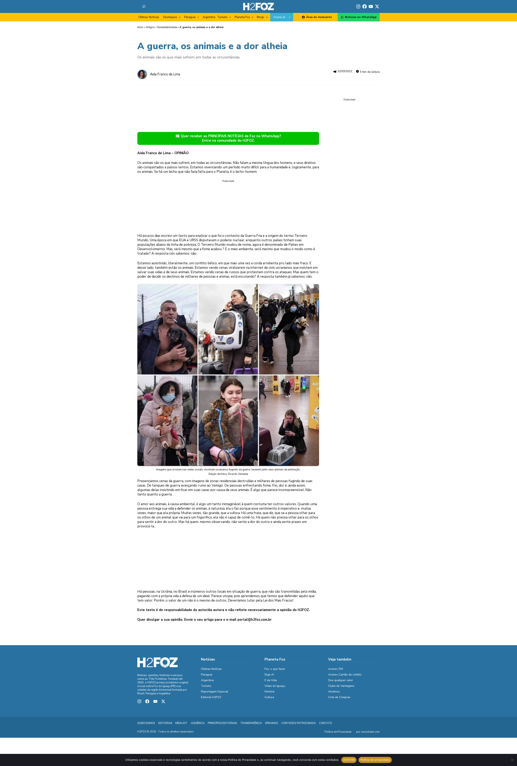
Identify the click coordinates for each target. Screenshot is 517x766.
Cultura (269, 697)
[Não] (512, 760)
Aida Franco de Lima (165, 74)
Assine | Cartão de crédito (344, 674)
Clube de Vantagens (341, 686)
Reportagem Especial (214, 691)
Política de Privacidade (338, 732)
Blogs (260, 17)
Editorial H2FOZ (211, 697)
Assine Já (279, 17)
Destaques (170, 17)
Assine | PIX (335, 669)
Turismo (222, 17)
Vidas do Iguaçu (275, 686)
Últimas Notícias (148, 17)
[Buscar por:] (143, 6)
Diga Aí (269, 674)
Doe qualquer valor (340, 680)
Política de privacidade (375, 759)
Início (140, 27)
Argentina (209, 17)
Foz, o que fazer (275, 669)
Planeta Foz (242, 17)
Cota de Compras (339, 697)
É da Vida (271, 680)
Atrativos (334, 691)
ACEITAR (348, 759)
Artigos (150, 27)
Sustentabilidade (167, 27)
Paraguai (189, 17)
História (269, 691)
